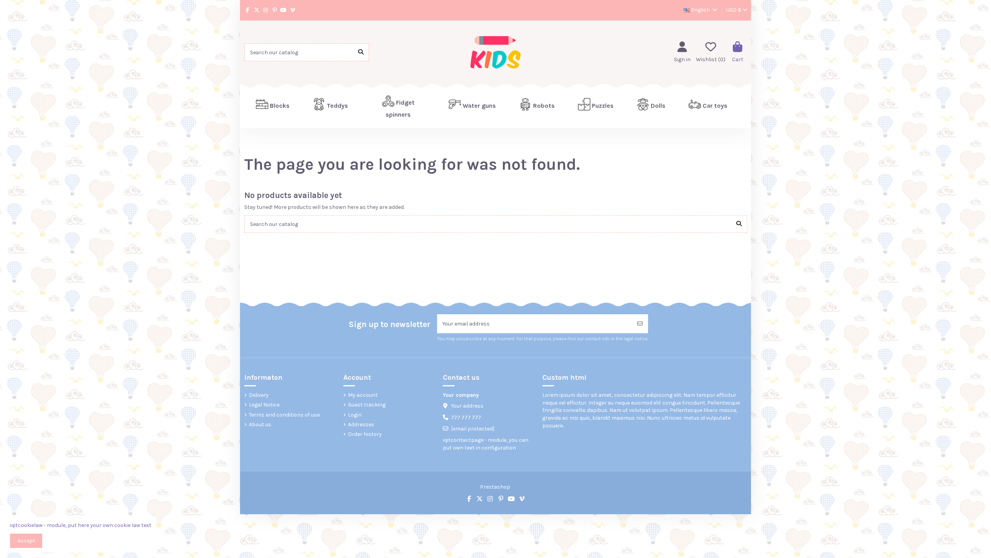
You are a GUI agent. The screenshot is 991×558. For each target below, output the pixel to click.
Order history (365, 434)
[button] (330, 106)
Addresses (361, 424)
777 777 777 (466, 417)
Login (355, 415)
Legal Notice (264, 404)
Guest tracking (367, 404)
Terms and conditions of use (284, 415)
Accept (26, 540)
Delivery (259, 395)
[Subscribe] (640, 323)
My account (363, 395)
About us (260, 424)
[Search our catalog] (361, 52)
